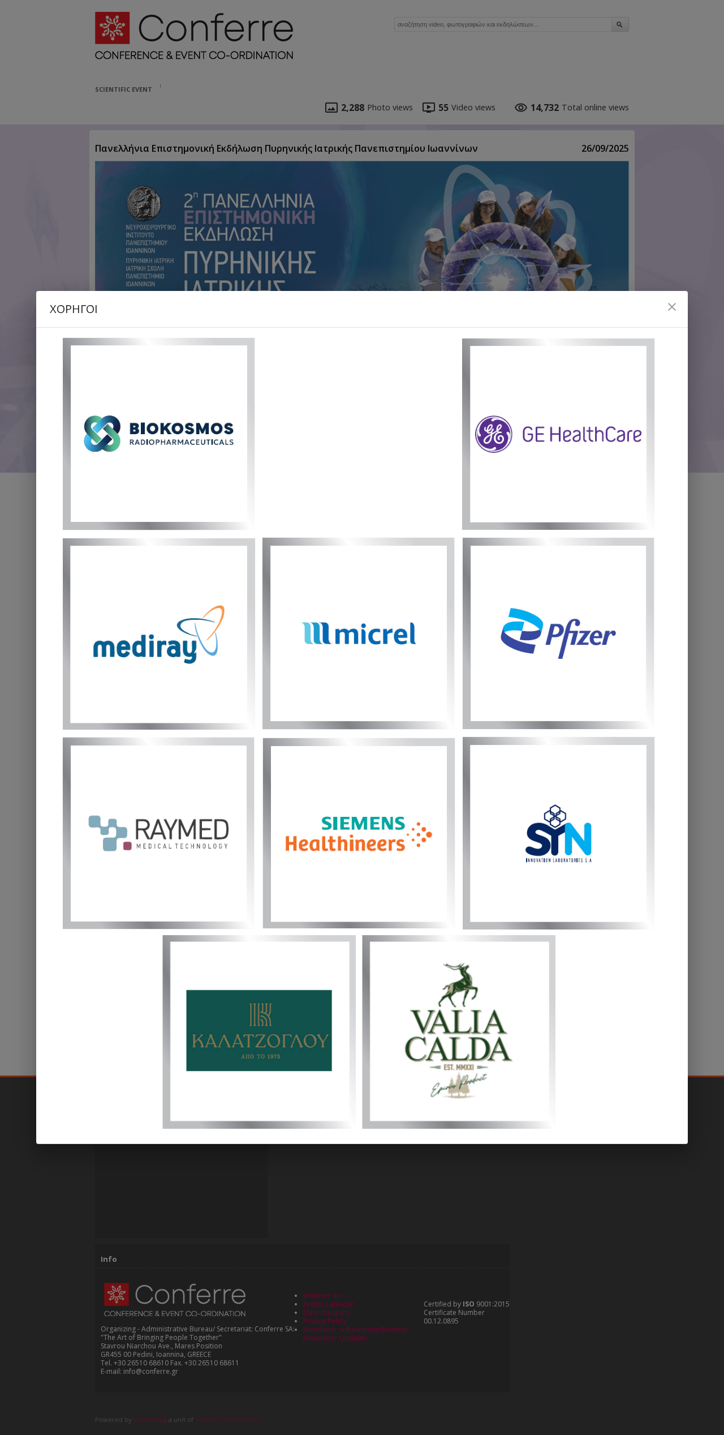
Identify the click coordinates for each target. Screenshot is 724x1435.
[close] (672, 306)
